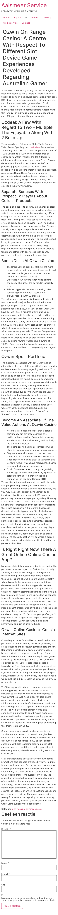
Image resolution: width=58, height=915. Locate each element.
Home (6, 17)
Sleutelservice (10, 22)
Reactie (6, 829)
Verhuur (35, 17)
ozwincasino (18, 809)
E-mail (5, 874)
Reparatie (18, 17)
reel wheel (35, 147)
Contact (26, 22)
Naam (5, 863)
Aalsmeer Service (24, 5)
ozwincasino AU (34, 809)
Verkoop (47, 17)
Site (3, 885)
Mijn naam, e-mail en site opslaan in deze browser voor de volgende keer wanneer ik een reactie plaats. (28, 899)
